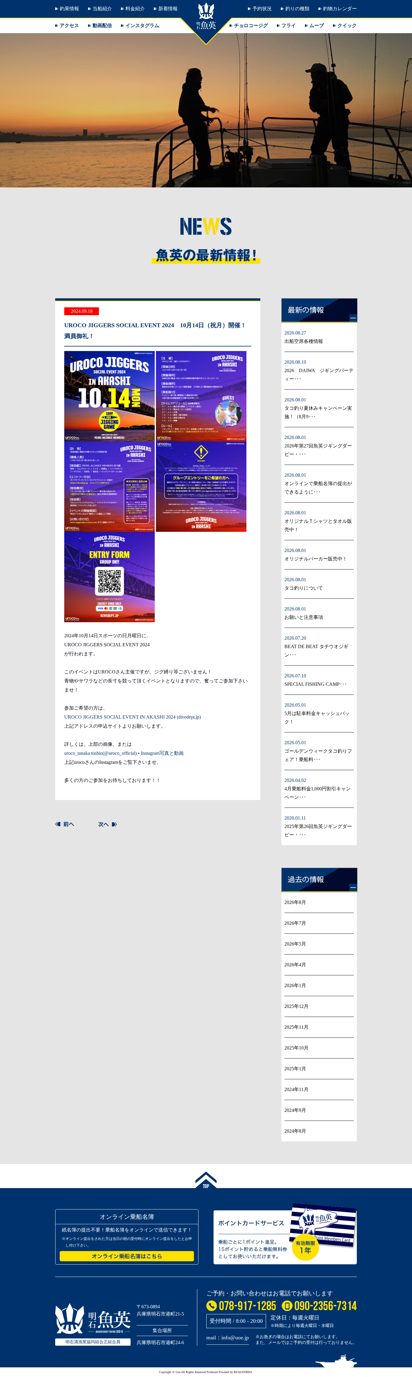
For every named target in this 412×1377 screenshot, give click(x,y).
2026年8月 (295, 902)
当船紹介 (102, 8)
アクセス (69, 25)
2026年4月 (295, 964)
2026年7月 (295, 923)
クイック (347, 25)
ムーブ (316, 25)
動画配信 (102, 25)
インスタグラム (142, 25)
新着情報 (168, 8)
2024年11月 (296, 1089)
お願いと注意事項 (303, 617)
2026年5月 (295, 943)
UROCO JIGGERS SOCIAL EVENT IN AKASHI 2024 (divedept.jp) (132, 717)
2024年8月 (295, 1131)
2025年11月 (296, 1027)
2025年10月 (296, 1047)
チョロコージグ (251, 25)
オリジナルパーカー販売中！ (315, 558)
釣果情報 (69, 8)
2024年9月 (295, 1110)
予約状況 (262, 8)
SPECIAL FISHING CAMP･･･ (315, 684)
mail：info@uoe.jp (227, 1338)
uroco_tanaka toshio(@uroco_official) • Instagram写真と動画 (124, 753)
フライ (288, 25)
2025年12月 (296, 1006)
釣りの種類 (297, 8)
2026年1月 (295, 985)
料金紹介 (135, 8)
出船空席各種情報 (303, 341)
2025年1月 (295, 1068)
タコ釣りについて (303, 588)
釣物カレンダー (340, 8)
